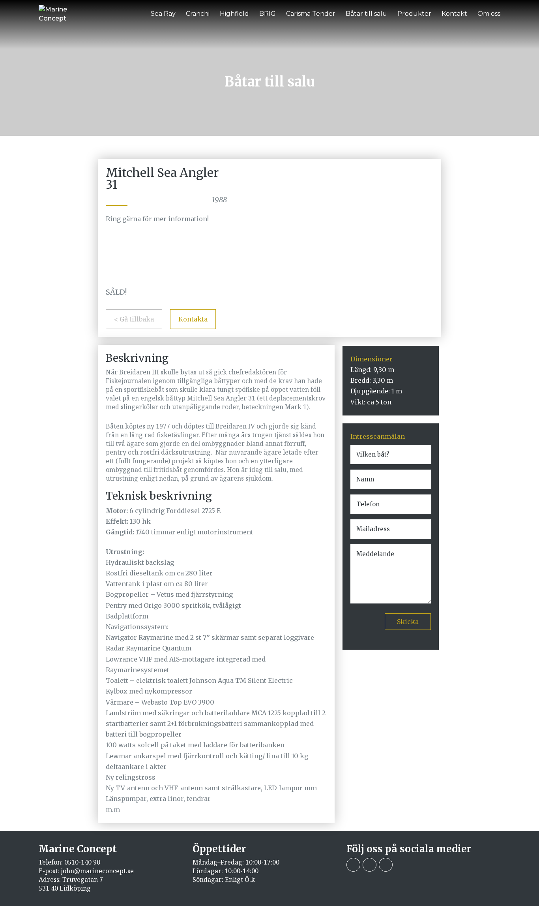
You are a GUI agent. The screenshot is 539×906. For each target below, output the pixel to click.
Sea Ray (163, 13)
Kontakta (193, 319)
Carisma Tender (310, 13)
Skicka (408, 622)
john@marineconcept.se (97, 871)
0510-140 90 (82, 862)
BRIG (267, 13)
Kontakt (454, 13)
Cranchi (198, 13)
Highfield (234, 13)
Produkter (414, 13)
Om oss (488, 13)
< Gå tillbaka (134, 319)
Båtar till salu (366, 13)
